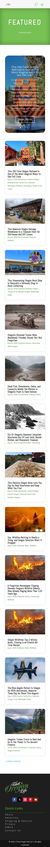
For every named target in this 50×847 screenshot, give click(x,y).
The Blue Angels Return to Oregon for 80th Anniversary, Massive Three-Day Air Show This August (24, 690)
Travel (24, 92)
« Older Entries (13, 761)
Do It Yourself (23, 237)
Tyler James (18, 80)
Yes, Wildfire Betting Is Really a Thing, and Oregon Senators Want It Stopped (25, 540)
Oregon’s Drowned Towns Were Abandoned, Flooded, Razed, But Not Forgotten (25, 337)
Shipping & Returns (19, 820)
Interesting (33, 89)
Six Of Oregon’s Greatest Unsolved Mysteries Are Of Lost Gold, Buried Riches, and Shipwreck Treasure (24, 437)
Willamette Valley (24, 699)
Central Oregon (33, 491)
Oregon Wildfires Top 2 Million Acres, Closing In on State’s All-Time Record (23, 642)
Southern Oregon (14, 497)
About (9, 814)
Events (20, 696)
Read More (25, 119)
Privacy (10, 824)
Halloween (16, 89)
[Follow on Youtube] (36, 799)
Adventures (18, 83)
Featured (35, 86)
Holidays (24, 89)
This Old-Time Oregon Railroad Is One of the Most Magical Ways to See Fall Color (25, 71)
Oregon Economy (14, 750)
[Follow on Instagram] (25, 799)
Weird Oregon (13, 346)
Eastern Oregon (30, 83)
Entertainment (16, 86)
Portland (11, 240)
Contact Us (13, 830)
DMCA (9, 827)
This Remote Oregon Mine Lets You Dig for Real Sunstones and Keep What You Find (25, 485)
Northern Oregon (32, 288)
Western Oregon (24, 291)
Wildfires (33, 545)
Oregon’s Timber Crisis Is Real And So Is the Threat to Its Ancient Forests (24, 742)
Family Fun (27, 86)
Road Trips (31, 494)
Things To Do (16, 92)
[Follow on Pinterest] (30, 799)
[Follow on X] (20, 799)
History (28, 343)
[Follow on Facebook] (14, 799)
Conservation (23, 394)
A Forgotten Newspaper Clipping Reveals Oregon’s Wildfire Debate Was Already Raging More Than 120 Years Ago (25, 589)
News (39, 394)
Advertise (12, 817)
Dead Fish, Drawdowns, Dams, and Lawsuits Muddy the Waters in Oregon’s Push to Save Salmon (24, 389)
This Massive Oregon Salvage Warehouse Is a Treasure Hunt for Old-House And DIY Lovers (24, 231)
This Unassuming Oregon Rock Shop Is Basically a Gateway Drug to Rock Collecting (25, 283)
